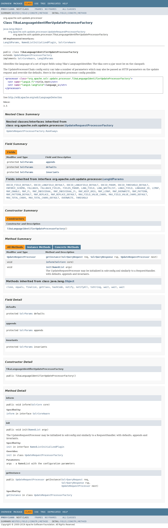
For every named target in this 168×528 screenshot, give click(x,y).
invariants (52, 172)
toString (95, 287)
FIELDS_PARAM (71, 188)
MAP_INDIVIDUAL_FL (65, 191)
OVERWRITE (67, 197)
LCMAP (155, 188)
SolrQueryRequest (72, 257)
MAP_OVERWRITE (121, 191)
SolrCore (60, 262)
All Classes (69, 9)
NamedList (58, 267)
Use (36, 3)
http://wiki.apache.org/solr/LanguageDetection (35, 97)
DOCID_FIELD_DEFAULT (18, 185)
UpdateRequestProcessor (21, 257)
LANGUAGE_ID (142, 188)
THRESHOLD (82, 197)
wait (106, 287)
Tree (43, 3)
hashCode (57, 287)
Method (43, 13)
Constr (33, 13)
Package (17, 3)
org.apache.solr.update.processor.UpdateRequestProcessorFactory (46, 31)
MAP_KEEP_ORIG (87, 191)
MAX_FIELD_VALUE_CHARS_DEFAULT (128, 194)
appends (50, 162)
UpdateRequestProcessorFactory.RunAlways (32, 131)
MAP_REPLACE (41, 194)
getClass (44, 287)
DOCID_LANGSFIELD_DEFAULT (82, 185)
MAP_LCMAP (104, 191)
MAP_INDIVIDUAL (42, 191)
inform (50, 262)
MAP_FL (26, 191)
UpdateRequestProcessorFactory (33, 55)
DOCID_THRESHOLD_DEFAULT (133, 185)
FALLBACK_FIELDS (50, 188)
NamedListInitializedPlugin (39, 42)
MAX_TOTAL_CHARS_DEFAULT (44, 197)
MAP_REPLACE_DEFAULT (63, 194)
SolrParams (26, 162)
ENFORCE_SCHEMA (15, 188)
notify (69, 287)
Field (24, 13)
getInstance (53, 257)
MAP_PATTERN (139, 191)
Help (65, 3)
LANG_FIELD (87, 188)
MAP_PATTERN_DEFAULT (18, 194)
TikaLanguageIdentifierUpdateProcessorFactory (36, 228)
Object (69, 281)
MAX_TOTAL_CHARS (16, 197)
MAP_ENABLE (13, 191)
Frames (39, 9)
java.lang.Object (12, 29)
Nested (16, 13)
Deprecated (54, 3)
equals (19, 287)
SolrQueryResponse (102, 257)
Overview (6, 3)
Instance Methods (38, 247)
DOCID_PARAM (108, 185)
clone (9, 287)
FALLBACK (32, 188)
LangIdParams (11, 42)
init (48, 267)
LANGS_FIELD (125, 188)
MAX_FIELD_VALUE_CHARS (92, 194)
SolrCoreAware (66, 42)
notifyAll (82, 287)
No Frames (50, 9)
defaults (51, 167)
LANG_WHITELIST (106, 188)
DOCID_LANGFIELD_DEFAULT (49, 185)
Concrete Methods (67, 247)
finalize (31, 287)
